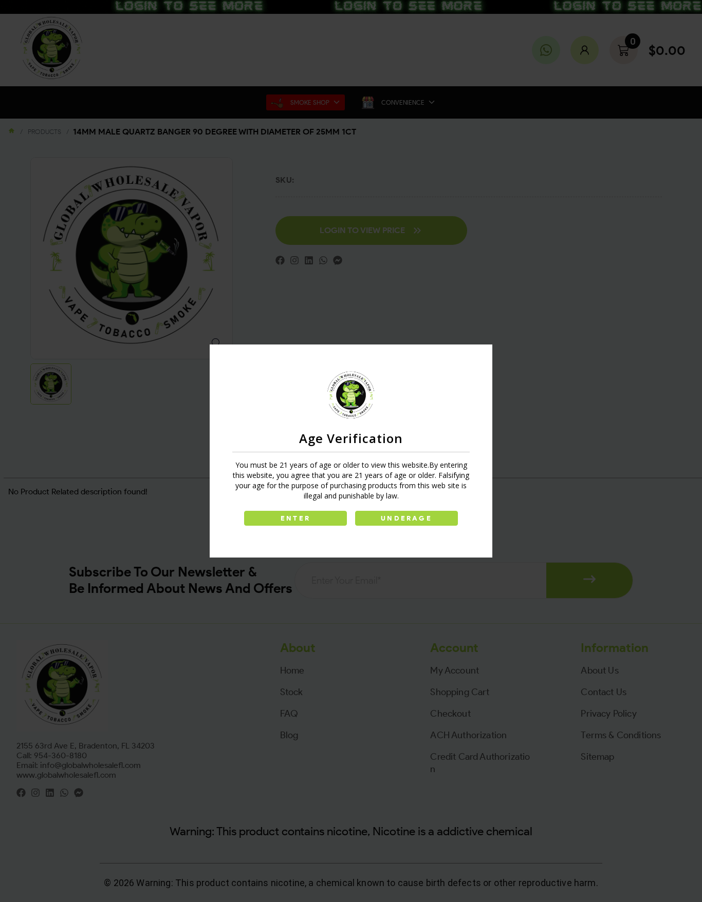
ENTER (295, 518)
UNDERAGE (406, 518)
